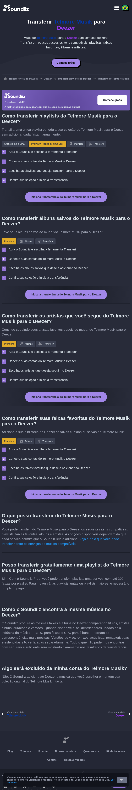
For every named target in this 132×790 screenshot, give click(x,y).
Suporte (43, 751)
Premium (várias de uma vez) (47, 143)
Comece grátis (66, 62)
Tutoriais (25, 751)
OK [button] (121, 780)
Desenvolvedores (74, 759)
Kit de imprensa (115, 751)
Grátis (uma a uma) (14, 143)
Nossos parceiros (65, 751)
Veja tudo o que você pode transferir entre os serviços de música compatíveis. (60, 541)
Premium (9, 241)
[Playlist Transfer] (16, 7)
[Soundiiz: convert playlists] (66, 739)
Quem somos (91, 751)
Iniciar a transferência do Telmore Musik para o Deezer (66, 196)
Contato (52, 759)
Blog (10, 751)
